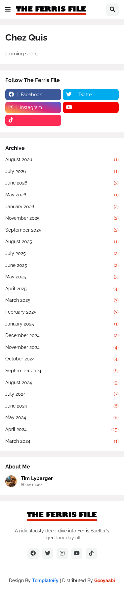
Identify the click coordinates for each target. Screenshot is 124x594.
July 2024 (62, 394)
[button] (8, 9)
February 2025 (62, 312)
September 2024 (62, 370)
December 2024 (62, 335)
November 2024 (62, 347)
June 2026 (62, 182)
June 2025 (62, 265)
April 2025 (62, 288)
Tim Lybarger (37, 478)
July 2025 (62, 253)
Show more (31, 484)
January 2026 (62, 206)
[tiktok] (33, 120)
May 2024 (62, 417)
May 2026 (62, 194)
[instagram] (62, 553)
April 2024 (62, 429)
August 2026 (62, 159)
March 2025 (62, 300)
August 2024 (62, 382)
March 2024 (62, 441)
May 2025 (62, 276)
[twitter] (47, 553)
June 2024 (62, 406)
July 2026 (62, 171)
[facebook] (33, 553)
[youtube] (91, 107)
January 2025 (62, 323)
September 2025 (62, 230)
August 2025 (62, 241)
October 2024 (62, 358)
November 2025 (62, 218)
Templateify (45, 580)
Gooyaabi (104, 580)
